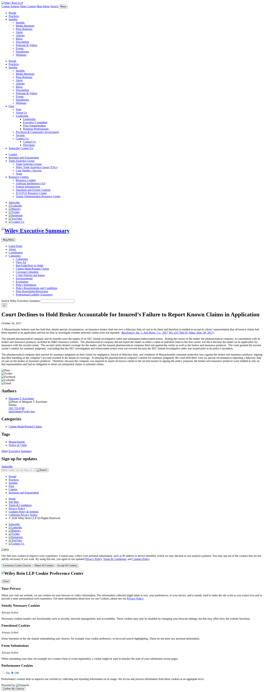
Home (12, 498)
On (8, 672)
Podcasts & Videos (26, 45)
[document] (132, 631)
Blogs (19, 38)
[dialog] (132, 560)
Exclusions (22, 281)
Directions (29, 145)
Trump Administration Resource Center (38, 196)
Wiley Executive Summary (16, 451)
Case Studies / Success (28, 170)
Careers (13, 154)
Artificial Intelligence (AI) (30, 183)
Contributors (16, 252)
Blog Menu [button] (8, 239)
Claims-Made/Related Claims (32, 268)
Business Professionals (36, 128)
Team (19, 173)
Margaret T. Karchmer (21, 398)
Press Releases (24, 29)
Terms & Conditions (20, 505)
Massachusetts (17, 441)
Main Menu (43, 6)
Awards (20, 135)
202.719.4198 (16, 408)
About (12, 249)
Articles (20, 35)
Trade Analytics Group (21, 160)
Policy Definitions (26, 284)
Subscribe (14, 148)
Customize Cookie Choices (17, 565)
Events (20, 48)
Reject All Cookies (44, 565)
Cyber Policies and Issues (30, 275)
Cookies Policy (140, 559)
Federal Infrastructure (28, 186)
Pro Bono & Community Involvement (37, 132)
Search (54, 6)
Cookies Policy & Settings (23, 511)
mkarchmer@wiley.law (22, 411)
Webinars (21, 54)
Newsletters (22, 41)
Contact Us (22, 138)
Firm (11, 106)
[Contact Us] (16, 221)
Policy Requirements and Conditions (36, 288)
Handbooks (22, 51)
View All (21, 262)
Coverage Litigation (27, 271)
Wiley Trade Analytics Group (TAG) (36, 167)
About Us (21, 112)
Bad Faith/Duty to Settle (29, 265)
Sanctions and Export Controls (33, 189)
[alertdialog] (132, 631)
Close (6, 581)
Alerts (19, 32)
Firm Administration (34, 125)
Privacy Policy (17, 508)
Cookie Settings (10, 6)
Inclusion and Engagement (24, 157)
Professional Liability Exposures (34, 294)
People (12, 12)
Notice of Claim (18, 445)
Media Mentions (25, 25)
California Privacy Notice (23, 514)
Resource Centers (19, 176)
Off (17, 672)
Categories (15, 255)
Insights (13, 19)
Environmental (24, 278)
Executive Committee (35, 122)
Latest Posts (15, 246)
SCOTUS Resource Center (31, 193)
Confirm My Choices (13, 688)
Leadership (22, 115)
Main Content (28, 6)
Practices (14, 16)
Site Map (14, 501)
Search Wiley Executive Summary (20, 300)
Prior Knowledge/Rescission (32, 291)
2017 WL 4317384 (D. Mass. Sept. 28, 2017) (167, 332)
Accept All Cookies (67, 565)
